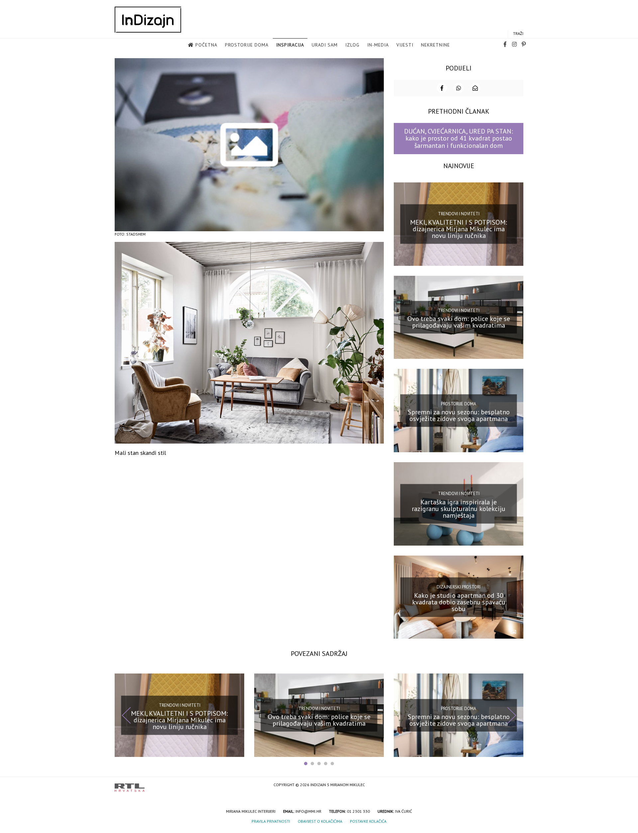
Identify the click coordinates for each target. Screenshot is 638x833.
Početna (206, 45)
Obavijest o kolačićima (320, 821)
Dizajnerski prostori (458, 587)
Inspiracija (290, 45)
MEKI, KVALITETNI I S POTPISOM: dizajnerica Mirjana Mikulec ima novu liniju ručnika (458, 229)
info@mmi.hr (308, 811)
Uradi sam (325, 45)
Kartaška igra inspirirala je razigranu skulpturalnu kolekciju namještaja (458, 509)
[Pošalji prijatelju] (475, 88)
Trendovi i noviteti (458, 214)
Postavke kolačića (368, 821)
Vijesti (404, 45)
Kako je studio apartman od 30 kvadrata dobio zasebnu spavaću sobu (458, 602)
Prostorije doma (246, 45)
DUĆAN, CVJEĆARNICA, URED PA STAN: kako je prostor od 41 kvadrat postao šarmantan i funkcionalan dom (458, 138)
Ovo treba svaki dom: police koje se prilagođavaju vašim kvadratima (458, 322)
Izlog (352, 45)
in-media (378, 45)
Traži (518, 33)
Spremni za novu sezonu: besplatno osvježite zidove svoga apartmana (459, 415)
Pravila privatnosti (271, 821)
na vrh (516, 785)
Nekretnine (435, 45)
